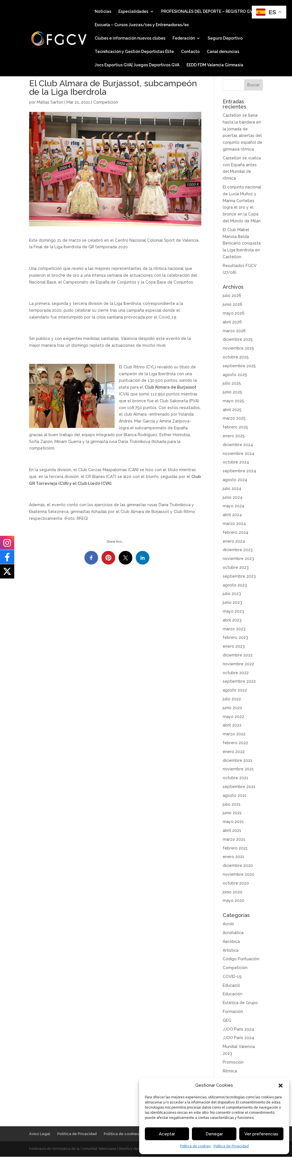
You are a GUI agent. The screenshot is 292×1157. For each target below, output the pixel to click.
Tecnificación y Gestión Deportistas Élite (134, 52)
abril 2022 (232, 725)
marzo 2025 (234, 418)
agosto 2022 (235, 690)
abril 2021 (232, 830)
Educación (232, 994)
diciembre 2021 (237, 760)
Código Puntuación (241, 959)
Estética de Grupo (240, 1002)
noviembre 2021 (238, 769)
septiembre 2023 (239, 576)
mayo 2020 (233, 900)
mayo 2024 (233, 506)
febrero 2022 (235, 742)
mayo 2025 (233, 401)
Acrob (228, 924)
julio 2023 (232, 593)
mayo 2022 (233, 716)
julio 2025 (232, 383)
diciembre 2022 (238, 655)
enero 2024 (234, 541)
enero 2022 (234, 751)
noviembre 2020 (238, 874)
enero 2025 (234, 436)
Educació (231, 985)
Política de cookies (195, 1146)
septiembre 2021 (239, 786)
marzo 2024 (234, 523)
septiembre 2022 (239, 681)
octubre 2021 (235, 778)
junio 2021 (232, 813)
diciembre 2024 (238, 444)
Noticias (103, 11)
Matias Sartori (50, 102)
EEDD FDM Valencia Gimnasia (214, 65)
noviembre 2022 (238, 664)
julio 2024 (232, 488)
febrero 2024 (235, 532)
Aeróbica (231, 941)
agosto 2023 (235, 585)
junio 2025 (232, 392)
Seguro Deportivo (225, 38)
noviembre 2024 (238, 453)
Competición (105, 102)
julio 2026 (232, 295)
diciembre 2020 (238, 865)
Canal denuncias (223, 52)
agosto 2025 (235, 374)
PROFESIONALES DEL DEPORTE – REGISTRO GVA (208, 11)
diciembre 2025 (238, 339)
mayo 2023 (233, 611)
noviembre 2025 (238, 348)
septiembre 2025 (239, 366)
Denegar (214, 1134)
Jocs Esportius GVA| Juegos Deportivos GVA (137, 65)
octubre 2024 (236, 462)
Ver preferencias (261, 1134)
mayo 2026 (233, 313)
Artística (230, 950)
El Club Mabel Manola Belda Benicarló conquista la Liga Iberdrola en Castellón (242, 243)
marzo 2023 (234, 629)
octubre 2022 (236, 672)
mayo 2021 (233, 821)
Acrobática (233, 932)
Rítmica (230, 1071)
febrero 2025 (235, 427)
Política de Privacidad (231, 1146)
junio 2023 (232, 602)
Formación (233, 1011)
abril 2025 (232, 409)
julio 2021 (232, 804)
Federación (184, 38)
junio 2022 (232, 707)
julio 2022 (232, 699)
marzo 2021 (234, 839)
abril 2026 (232, 322)
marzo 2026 (234, 331)
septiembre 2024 (239, 471)
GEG (227, 1020)
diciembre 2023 (238, 549)
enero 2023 (234, 646)
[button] (280, 1085)
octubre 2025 (236, 357)
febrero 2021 (235, 848)
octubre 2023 (236, 567)
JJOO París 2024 (238, 1029)
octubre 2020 (236, 883)
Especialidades (133, 11)
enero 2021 (233, 856)
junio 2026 (232, 304)
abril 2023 (232, 620)
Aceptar (167, 1134)
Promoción (233, 1062)
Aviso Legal (39, 1134)
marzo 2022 (234, 734)
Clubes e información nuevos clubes (130, 38)
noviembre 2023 (238, 558)
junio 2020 (232, 892)
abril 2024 (232, 514)
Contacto (190, 52)
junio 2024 (232, 497)
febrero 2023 (235, 637)
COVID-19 (232, 976)
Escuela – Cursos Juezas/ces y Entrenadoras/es (142, 25)
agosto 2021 (235, 795)
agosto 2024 (235, 479)
